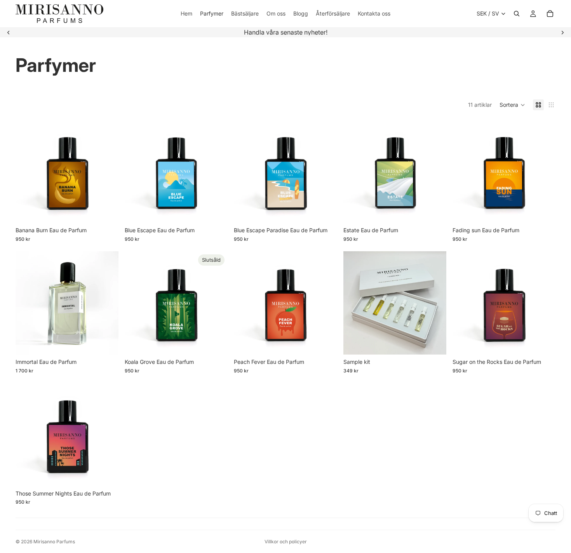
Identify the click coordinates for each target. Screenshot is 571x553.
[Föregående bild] (8, 32)
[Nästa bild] (562, 32)
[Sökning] (516, 13)
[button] (512, 104)
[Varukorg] (550, 13)
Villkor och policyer (286, 541)
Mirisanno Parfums (54, 541)
